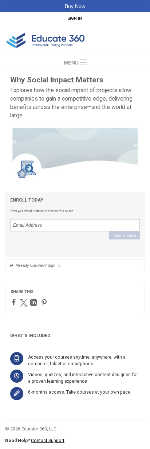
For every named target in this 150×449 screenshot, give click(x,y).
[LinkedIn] (34, 302)
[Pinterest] (45, 302)
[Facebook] (15, 302)
